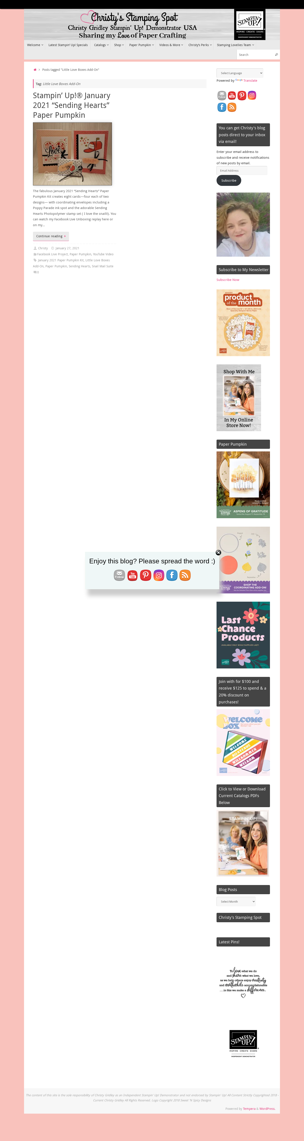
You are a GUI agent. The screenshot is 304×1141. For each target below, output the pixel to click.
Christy (43, 248)
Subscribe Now (228, 279)
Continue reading (49, 236)
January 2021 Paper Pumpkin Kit (61, 260)
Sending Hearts (79, 266)
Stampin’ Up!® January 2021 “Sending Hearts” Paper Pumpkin (71, 105)
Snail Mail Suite (102, 266)
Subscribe (228, 180)
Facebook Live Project (52, 254)
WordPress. (267, 1109)
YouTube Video (103, 254)
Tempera (249, 1109)
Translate (250, 80)
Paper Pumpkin (80, 254)
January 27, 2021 (67, 248)
